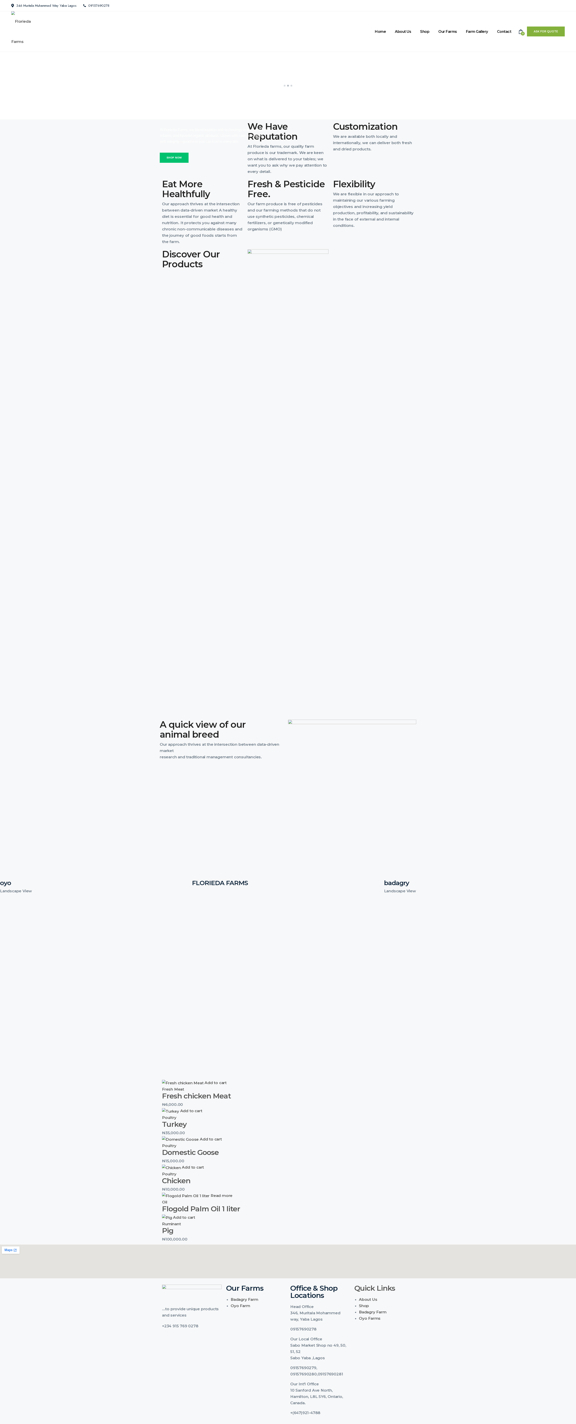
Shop (424, 31)
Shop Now (174, 157)
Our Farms (447, 31)
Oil (164, 1202)
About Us (403, 31)
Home (380, 31)
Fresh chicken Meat (196, 1095)
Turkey (174, 1124)
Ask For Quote (546, 31)
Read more (221, 1195)
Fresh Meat (173, 1089)
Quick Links (374, 1288)
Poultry (169, 1117)
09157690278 (98, 5)
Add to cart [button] (216, 1082)
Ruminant (171, 1224)
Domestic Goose (190, 1152)
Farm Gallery (477, 31)
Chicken (176, 1180)
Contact (504, 31)
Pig (167, 1230)
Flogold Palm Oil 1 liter (201, 1208)
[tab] (320, 1306)
